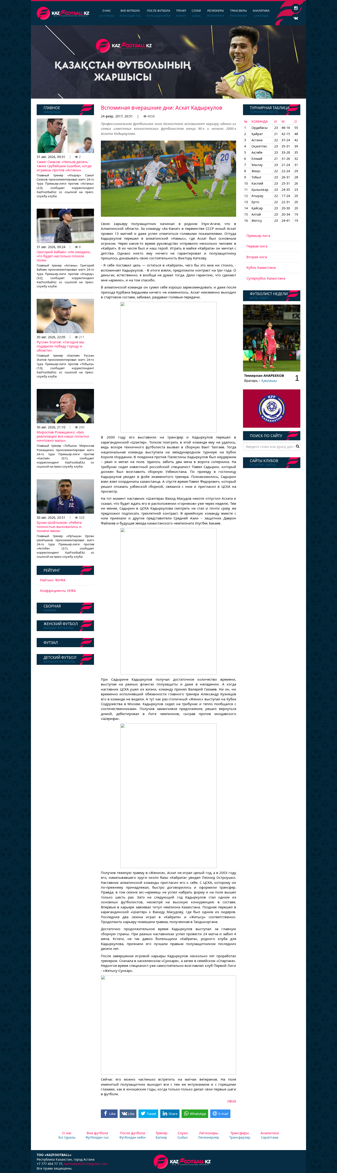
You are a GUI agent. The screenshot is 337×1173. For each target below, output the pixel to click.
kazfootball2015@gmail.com (85, 1164)
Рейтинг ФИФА (53, 580)
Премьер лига (258, 235)
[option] (168, 62)
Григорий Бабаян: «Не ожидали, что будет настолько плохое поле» (64, 256)
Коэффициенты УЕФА (58, 590)
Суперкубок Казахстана (265, 278)
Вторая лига (256, 257)
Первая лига (256, 246)
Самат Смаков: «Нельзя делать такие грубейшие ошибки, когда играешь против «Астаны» (64, 165)
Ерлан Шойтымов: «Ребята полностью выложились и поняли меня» (59, 526)
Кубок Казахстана (261, 267)
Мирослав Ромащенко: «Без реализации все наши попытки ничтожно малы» (63, 436)
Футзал (51, 642)
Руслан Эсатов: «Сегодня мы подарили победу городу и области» (60, 346)
